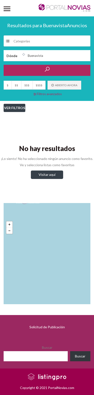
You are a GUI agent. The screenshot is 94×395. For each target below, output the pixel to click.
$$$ (26, 85)
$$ (16, 85)
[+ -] (47, 253)
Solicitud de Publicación (47, 327)
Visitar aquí (47, 174)
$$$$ (39, 85)
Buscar (47, 347)
